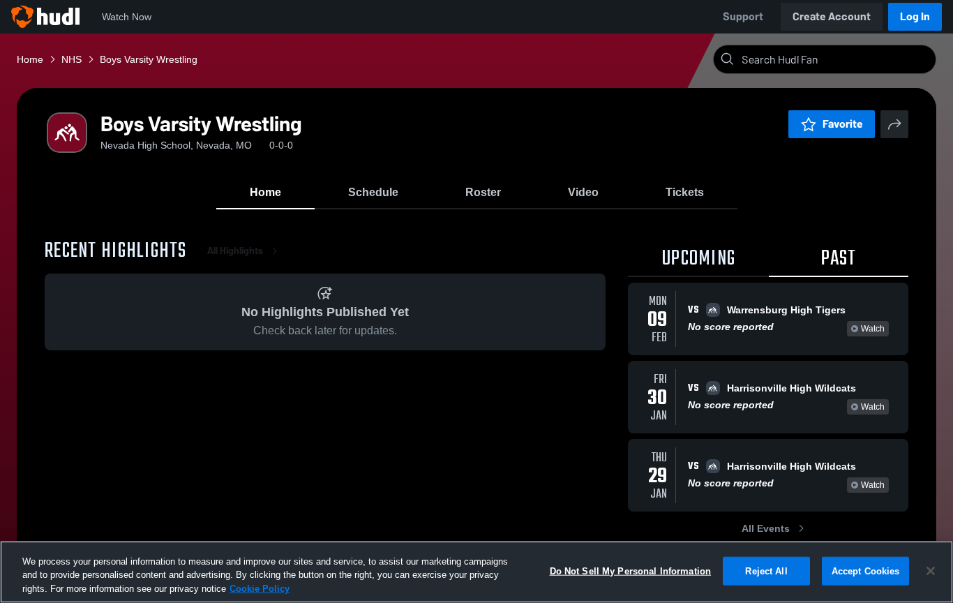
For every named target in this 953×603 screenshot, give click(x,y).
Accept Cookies (866, 570)
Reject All (766, 570)
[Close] (930, 571)
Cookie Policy (260, 588)
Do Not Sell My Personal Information (631, 570)
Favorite (843, 123)
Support (743, 16)
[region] (476, 572)
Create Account (832, 16)
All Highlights (235, 251)
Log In (915, 16)
